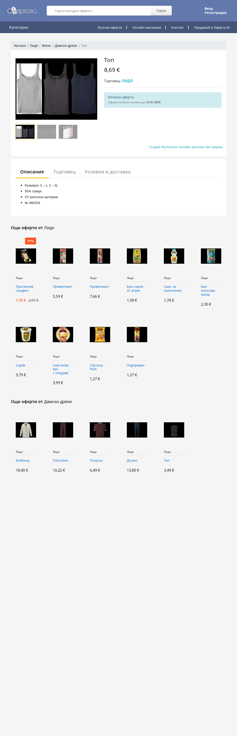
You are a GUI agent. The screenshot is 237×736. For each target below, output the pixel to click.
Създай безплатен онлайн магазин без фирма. (186, 147)
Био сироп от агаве (135, 289)
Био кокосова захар (208, 291)
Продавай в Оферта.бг (212, 27)
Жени (46, 45)
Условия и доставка (108, 172)
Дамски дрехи (66, 45)
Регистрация (215, 13)
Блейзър (23, 461)
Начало (20, 45)
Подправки (135, 365)
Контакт (177, 27)
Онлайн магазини (146, 27)
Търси (161, 10)
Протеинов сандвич (24, 289)
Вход (209, 8)
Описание (32, 172)
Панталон (60, 461)
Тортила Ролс (96, 367)
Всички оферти (110, 27)
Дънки (132, 461)
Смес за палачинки (172, 289)
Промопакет (62, 287)
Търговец (64, 172)
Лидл (34, 45)
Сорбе (20, 365)
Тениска (96, 461)
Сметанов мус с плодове (61, 369)
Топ (167, 461)
